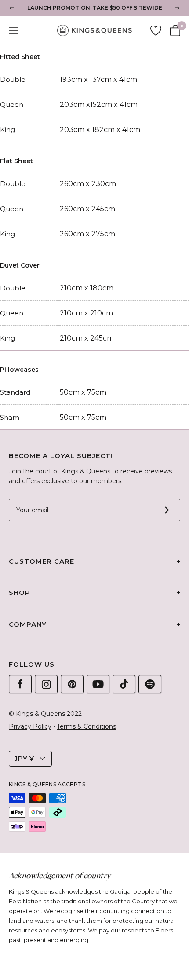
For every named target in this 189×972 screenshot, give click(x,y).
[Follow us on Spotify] (150, 684)
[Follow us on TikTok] (124, 684)
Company (28, 624)
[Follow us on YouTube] (98, 684)
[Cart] (175, 30)
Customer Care (41, 561)
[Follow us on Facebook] (20, 684)
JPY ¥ (24, 758)
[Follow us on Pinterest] (72, 684)
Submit (163, 510)
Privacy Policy (30, 726)
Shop (19, 592)
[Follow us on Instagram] (46, 684)
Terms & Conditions (86, 726)
